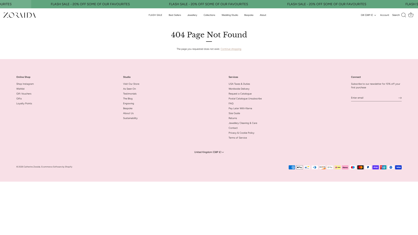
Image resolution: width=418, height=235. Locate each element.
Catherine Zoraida (32, 166)
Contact (233, 127)
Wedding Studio (230, 15)
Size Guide (234, 113)
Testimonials (130, 93)
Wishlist (20, 88)
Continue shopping (231, 48)
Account (384, 15)
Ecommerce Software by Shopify (56, 166)
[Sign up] (400, 97)
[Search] (399, 15)
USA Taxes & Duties (239, 83)
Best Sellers (175, 15)
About (263, 15)
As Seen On (129, 88)
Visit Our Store (131, 83)
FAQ (231, 103)
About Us (128, 113)
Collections (209, 15)
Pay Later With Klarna (240, 108)
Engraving (128, 103)
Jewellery (192, 15)
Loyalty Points (24, 103)
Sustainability (130, 118)
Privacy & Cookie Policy (241, 132)
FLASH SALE (155, 15)
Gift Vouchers (23, 93)
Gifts (19, 98)
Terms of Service (238, 137)
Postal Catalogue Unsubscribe (245, 98)
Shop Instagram (25, 83)
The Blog (128, 98)
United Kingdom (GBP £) (208, 152)
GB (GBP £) (367, 15)
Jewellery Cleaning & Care (243, 123)
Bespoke (248, 15)
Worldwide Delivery (239, 88)
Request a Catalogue (240, 93)
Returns (233, 118)
